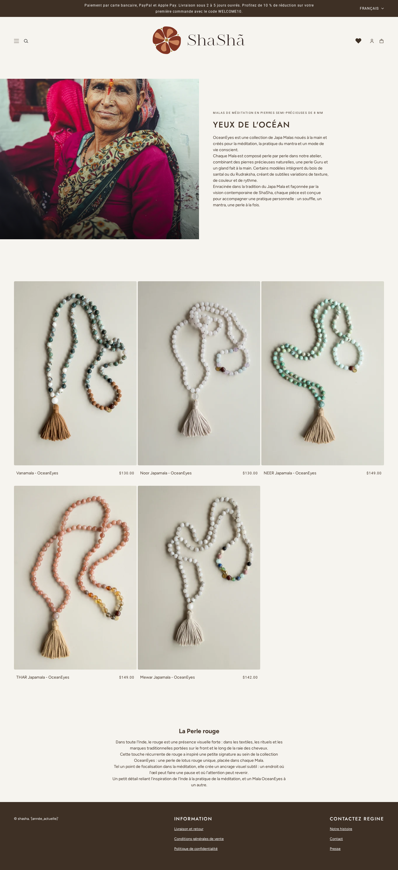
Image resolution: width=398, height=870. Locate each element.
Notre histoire (341, 829)
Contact (336, 839)
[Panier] (381, 41)
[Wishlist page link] (358, 41)
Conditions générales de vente (199, 839)
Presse (335, 849)
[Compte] (371, 41)
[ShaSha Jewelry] (199, 40)
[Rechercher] (26, 41)
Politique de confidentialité (196, 849)
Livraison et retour (188, 829)
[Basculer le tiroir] (16, 41)
